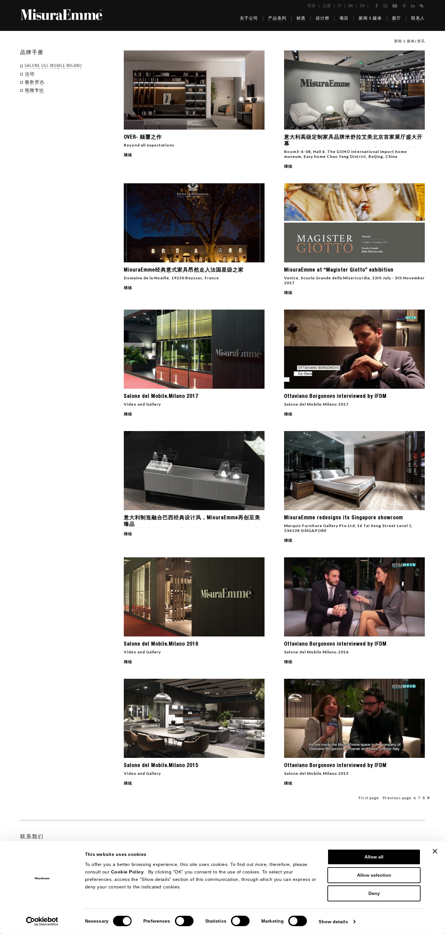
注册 (327, 6)
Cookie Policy (127, 871)
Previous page (397, 797)
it (339, 6)
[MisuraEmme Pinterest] (404, 6)
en (350, 6)
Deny (374, 893)
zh (362, 6)
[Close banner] (435, 851)
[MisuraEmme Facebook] (376, 6)
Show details (333, 921)
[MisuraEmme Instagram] (385, 6)
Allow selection (374, 875)
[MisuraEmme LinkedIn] (412, 6)
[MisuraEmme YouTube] (395, 6)
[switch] (184, 921)
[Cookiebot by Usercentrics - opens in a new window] (42, 921)
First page (369, 797)
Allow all (374, 856)
